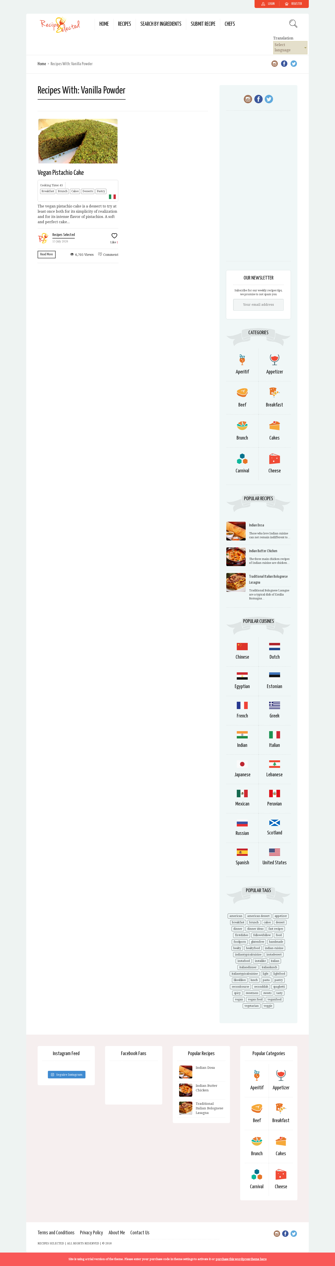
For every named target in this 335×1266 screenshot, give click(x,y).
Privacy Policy (91, 1232)
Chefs (230, 24)
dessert (280, 922)
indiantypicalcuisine (248, 954)
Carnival (242, 471)
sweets (267, 993)
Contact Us (139, 1232)
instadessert (274, 954)
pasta (266, 980)
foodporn (240, 941)
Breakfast (47, 191)
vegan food (255, 999)
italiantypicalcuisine (245, 973)
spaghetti (279, 986)
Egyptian (242, 686)
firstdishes (241, 935)
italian (275, 961)
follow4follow (262, 935)
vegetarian (252, 1005)
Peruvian (274, 804)
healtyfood (253, 948)
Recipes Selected (63, 235)
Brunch (62, 191)
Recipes (124, 24)
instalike (260, 961)
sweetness (252, 993)
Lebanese (274, 774)
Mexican (242, 804)
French (242, 716)
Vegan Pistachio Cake (61, 172)
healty (237, 948)
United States (275, 862)
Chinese (242, 657)
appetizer (281, 916)
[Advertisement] (258, 188)
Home (104, 24)
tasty (279, 993)
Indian (242, 745)
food (279, 935)
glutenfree (257, 941)
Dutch (275, 657)
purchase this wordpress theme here (241, 1259)
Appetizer (274, 372)
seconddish (261, 986)
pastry (279, 980)
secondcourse (240, 986)
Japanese (242, 774)
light (265, 973)
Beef (242, 405)
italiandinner (248, 967)
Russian (242, 833)
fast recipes (275, 928)
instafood (243, 961)
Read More (46, 254)
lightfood (279, 973)
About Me (116, 1232)
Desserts (87, 191)
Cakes (75, 191)
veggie (268, 1005)
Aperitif (242, 372)
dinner (237, 928)
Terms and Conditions (56, 1232)
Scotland (274, 833)
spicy (237, 993)
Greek (274, 716)
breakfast (238, 922)
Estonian (274, 686)
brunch (254, 922)
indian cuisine (274, 948)
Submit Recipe (203, 24)
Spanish (242, 862)
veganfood (274, 999)
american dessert (258, 916)
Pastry (101, 191)
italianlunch (269, 967)
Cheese (274, 471)
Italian (274, 745)
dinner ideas (255, 928)
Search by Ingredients (160, 24)
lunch (254, 980)
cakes (267, 922)
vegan (239, 999)
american (235, 916)
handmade (276, 941)
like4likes (240, 980)
